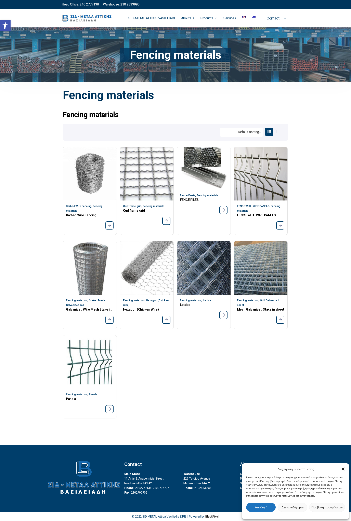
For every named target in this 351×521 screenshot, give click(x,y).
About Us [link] (187, 18)
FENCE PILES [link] (189, 200)
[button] (343, 469)
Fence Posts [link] (187, 195)
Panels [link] (93, 394)
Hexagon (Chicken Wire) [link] (141, 309)
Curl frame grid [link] (132, 206)
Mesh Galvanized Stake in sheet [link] (260, 309)
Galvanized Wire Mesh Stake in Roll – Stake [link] (90, 309)
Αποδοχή (261, 507)
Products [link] (206, 18)
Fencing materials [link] (153, 206)
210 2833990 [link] (130, 4)
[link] (5, 25)
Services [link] (229, 18)
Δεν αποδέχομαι (292, 507)
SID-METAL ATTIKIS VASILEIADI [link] (151, 18)
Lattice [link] (207, 300)
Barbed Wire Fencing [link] (78, 206)
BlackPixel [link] (212, 516)
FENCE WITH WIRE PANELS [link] (253, 206)
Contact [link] (273, 18)
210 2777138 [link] (89, 4)
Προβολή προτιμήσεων (327, 507)
